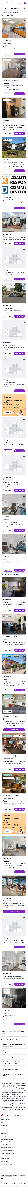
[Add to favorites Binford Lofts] (24, 579)
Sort (24, 15)
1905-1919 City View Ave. (12, 272)
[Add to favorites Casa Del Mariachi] (24, 176)
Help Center (4, 1128)
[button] (14, 28)
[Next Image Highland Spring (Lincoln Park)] (23, 961)
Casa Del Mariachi (9, 200)
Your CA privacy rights (6, 1164)
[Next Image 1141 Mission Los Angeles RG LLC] (23, 624)
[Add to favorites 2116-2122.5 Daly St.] (24, 917)
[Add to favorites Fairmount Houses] (24, 214)
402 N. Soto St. (8, 46)
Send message (19, 54)
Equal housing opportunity (8, 1178)
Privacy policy (4, 1161)
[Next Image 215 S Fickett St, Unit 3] (23, 504)
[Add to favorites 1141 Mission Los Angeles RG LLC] (24, 616)
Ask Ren (23, 1183)
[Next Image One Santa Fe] (23, 703)
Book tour (8, 54)
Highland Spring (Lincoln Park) (13, 976)
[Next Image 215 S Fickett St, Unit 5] (23, 544)
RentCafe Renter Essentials (8, 1147)
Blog (2, 1130)
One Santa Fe (8, 721)
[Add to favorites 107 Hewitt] (24, 838)
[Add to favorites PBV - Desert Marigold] (24, 456)
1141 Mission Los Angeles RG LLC (14, 642)
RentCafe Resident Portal (7, 1153)
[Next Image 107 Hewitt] (23, 846)
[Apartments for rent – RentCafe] (5, 1115)
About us (3, 1122)
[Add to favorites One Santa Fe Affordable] (24, 877)
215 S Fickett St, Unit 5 (11, 562)
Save (13, 1183)
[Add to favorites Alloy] (24, 775)
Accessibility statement (7, 1167)
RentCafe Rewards (6, 1144)
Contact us (4, 1125)
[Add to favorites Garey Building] (24, 735)
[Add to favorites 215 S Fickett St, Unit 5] (24, 536)
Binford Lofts (8, 602)
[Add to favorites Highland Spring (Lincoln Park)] (24, 953)
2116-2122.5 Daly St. (10, 940)
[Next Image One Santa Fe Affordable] (23, 885)
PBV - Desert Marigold (11, 482)
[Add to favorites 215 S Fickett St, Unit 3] (24, 496)
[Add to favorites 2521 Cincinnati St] (24, 322)
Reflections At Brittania (11, 162)
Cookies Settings (5, 1170)
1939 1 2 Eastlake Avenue (12, 1016)
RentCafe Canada (5, 1142)
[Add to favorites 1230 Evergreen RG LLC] (24, 99)
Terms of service (5, 1158)
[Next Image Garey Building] (23, 743)
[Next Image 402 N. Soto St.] (23, 28)
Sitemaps (3, 1136)
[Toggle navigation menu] (3, 3)
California (9, 1031)
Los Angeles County (19, 1031)
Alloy (5, 801)
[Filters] (25, 8)
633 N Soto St (8, 308)
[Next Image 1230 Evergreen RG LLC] (23, 107)
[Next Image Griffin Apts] (23, 664)
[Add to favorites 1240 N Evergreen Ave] (24, 419)
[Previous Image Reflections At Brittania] (4, 147)
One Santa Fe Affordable (11, 903)
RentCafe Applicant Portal (7, 1150)
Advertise (3, 1133)
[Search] (25, 3)
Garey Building (8, 761)
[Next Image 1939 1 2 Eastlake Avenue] (23, 998)
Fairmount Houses (9, 237)
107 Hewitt (7, 863)
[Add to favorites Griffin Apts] (24, 656)
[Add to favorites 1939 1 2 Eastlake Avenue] (24, 990)
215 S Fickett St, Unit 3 (11, 522)
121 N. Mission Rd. (9, 382)
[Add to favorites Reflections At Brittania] (24, 139)
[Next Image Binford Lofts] (23, 587)
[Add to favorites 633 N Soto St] (24, 285)
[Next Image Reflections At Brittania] (23, 147)
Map (5, 1183)
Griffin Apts (7, 682)
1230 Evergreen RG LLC (11, 125)
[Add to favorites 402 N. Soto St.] (24, 20)
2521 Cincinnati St (9, 345)
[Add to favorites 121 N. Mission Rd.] (24, 359)
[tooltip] (8, 43)
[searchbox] (16, 2)
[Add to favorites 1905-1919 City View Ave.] (24, 249)
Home (3, 1031)
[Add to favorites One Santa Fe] (24, 696)
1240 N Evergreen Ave (11, 443)
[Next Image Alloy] (23, 783)
